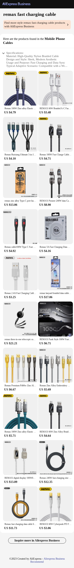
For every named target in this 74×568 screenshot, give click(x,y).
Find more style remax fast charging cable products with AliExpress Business (34, 24)
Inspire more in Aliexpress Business (37, 540)
